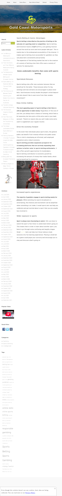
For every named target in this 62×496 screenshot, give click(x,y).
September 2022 (8, 290)
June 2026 (6, 194)
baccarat (4, 357)
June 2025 (6, 215)
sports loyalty (5, 463)
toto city (9, 471)
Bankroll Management (7, 359)
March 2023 (6, 279)
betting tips (6, 364)
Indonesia (10, 394)
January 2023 (7, 283)
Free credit (9, 377)
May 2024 (6, 246)
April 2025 (6, 220)
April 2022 (6, 297)
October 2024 (7, 234)
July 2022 (6, 295)
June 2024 (6, 244)
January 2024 (7, 255)
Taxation (11, 466)
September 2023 (8, 265)
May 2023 (6, 274)
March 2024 (6, 251)
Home (8, 2)
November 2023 (7, 260)
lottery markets (10, 399)
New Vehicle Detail (34, 2)
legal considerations (7, 397)
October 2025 (7, 206)
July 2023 (6, 269)
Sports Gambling (8, 343)
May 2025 (6, 218)
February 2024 (7, 253)
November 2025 (7, 204)
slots (10, 438)
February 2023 (7, 281)
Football (4, 377)
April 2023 (6, 276)
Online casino (5, 405)
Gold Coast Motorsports (31, 27)
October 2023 (7, 262)
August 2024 (6, 239)
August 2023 (6, 267)
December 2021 (7, 300)
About (14, 2)
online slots (7, 408)
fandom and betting (7, 374)
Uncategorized (7, 346)
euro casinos (9, 372)
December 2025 (7, 201)
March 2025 (6, 222)
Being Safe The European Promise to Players (9, 159)
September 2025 (8, 208)
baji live (9, 357)
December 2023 (7, 258)
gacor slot (4, 379)
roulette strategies (6, 435)
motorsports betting (7, 402)
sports (23, 232)
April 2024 (6, 248)
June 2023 (6, 272)
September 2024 (8, 237)
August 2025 (6, 211)
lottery (4, 400)
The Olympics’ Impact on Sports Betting (8, 112)
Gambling (6, 341)
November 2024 (7, 232)
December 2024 (7, 229)
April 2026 (6, 197)
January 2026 (7, 199)
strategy (5, 466)
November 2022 (7, 286)
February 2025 (7, 225)
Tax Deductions (6, 469)
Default (45, 2)
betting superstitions (7, 362)
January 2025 (7, 227)
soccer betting (5, 440)
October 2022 (7, 288)
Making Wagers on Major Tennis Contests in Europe (8, 166)
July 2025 (6, 213)
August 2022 (6, 293)
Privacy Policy (54, 2)
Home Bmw (23, 2)
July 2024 (6, 241)
